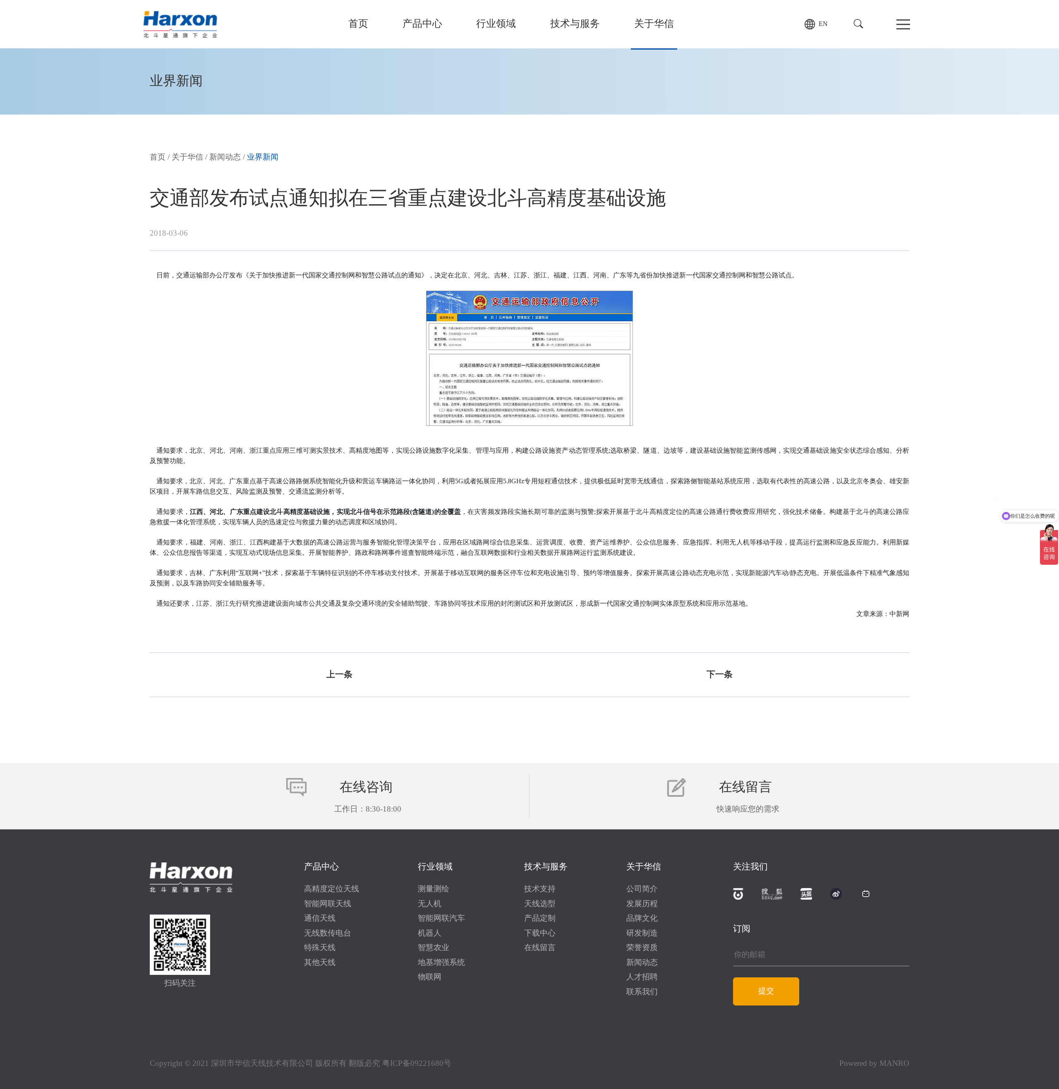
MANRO (894, 1064)
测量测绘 (433, 889)
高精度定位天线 (331, 889)
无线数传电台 (327, 933)
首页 (358, 24)
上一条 (339, 674)
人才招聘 (642, 977)
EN (823, 24)
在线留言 (540, 948)
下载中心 (540, 933)
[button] (858, 24)
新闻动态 (225, 157)
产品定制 (540, 919)
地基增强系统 (441, 963)
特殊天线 (319, 948)
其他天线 (319, 963)
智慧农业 (433, 948)
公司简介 (642, 889)
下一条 (720, 674)
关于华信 (654, 24)
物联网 (429, 977)
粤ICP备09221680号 (416, 1064)
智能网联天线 (327, 904)
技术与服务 (575, 24)
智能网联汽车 (441, 919)
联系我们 (642, 992)
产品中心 (422, 24)
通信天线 (319, 919)
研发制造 (642, 933)
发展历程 (642, 904)
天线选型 (540, 904)
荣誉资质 (642, 948)
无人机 (429, 904)
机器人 (429, 933)
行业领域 (496, 24)
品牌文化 (642, 919)
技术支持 (540, 889)
